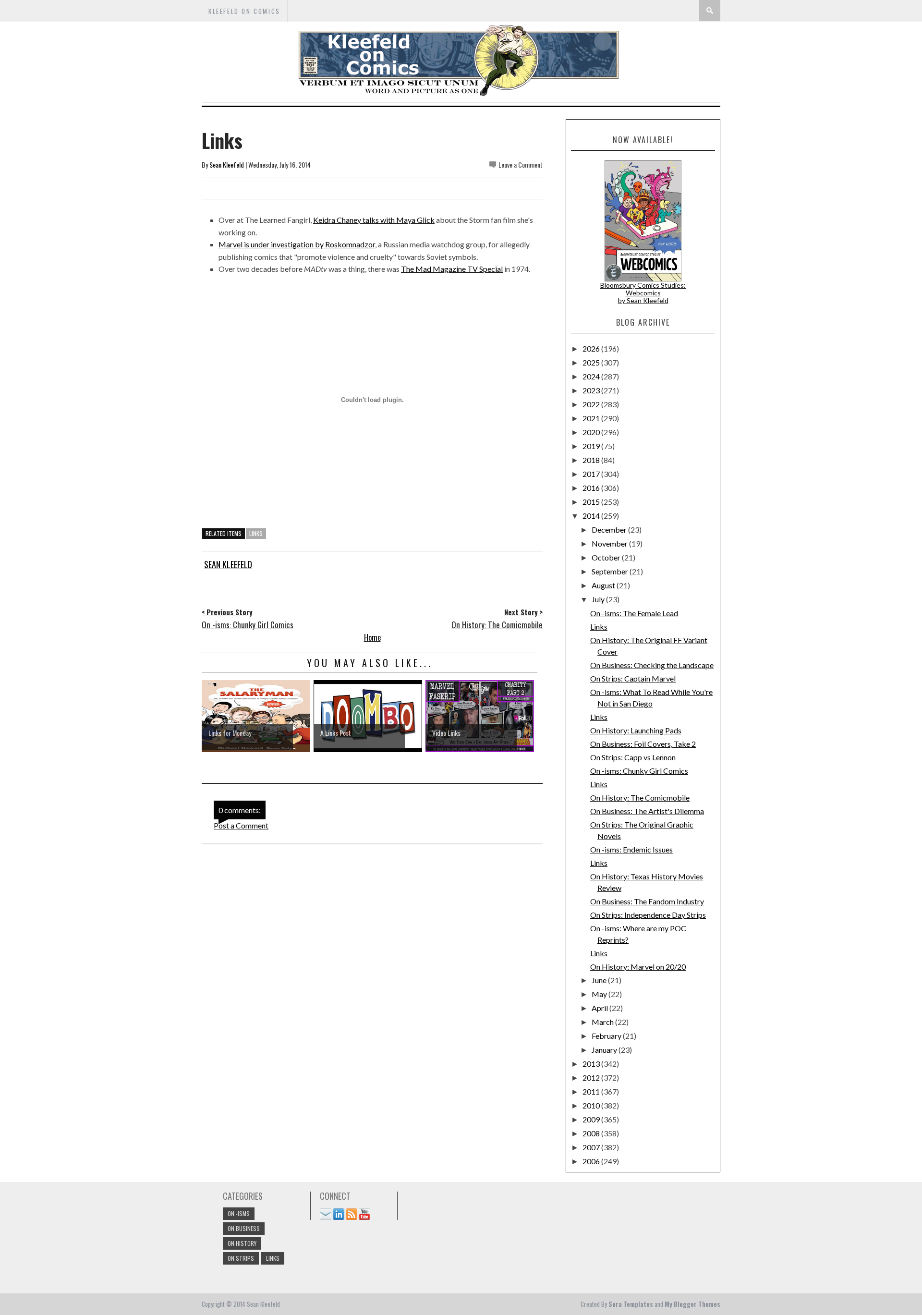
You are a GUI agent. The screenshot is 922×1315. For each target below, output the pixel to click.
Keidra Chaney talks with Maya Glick (374, 219)
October (607, 557)
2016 (591, 487)
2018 (591, 459)
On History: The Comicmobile (640, 797)
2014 (591, 515)
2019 (591, 446)
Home (372, 637)
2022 (591, 404)
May (600, 993)
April (600, 1007)
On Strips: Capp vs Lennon (633, 757)
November (610, 543)
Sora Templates (630, 1304)
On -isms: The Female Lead (634, 613)
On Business (244, 1228)
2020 (591, 432)
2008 (591, 1133)
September (611, 571)
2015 (591, 501)
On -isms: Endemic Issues (631, 849)
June (600, 980)
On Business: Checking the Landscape (652, 665)
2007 (591, 1147)
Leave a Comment (520, 164)
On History (242, 1243)
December (610, 529)
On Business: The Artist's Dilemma (647, 811)
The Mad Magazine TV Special (452, 268)
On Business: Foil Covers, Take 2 (643, 743)
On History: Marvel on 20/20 (638, 966)
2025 (591, 362)
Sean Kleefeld (226, 164)
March (603, 1021)
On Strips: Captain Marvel (633, 678)
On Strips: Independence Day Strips (648, 914)
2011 (591, 1091)
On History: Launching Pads (635, 730)
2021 (591, 418)
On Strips (241, 1258)
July (599, 599)
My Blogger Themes (692, 1304)
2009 (591, 1119)
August (604, 585)
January (605, 1049)
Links (598, 626)
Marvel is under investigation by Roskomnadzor (296, 244)
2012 (591, 1077)
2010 (591, 1105)
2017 (591, 473)
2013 (591, 1063)
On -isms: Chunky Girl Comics (639, 770)
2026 (591, 348)
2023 (591, 390)
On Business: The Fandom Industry (647, 901)
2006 (591, 1161)
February (607, 1035)
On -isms (239, 1213)
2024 (591, 376)
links (256, 533)
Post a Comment (241, 825)
